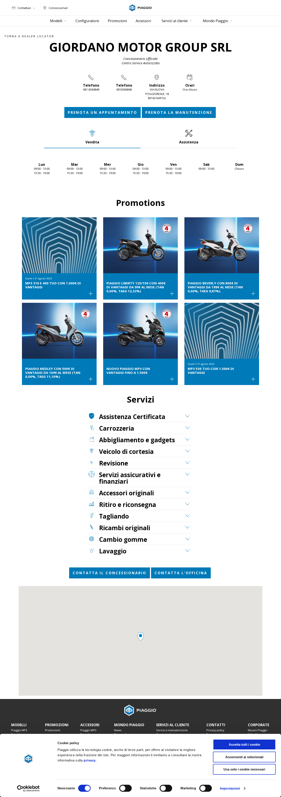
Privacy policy (215, 730)
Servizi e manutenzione (172, 730)
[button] (140, 636)
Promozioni (52, 730)
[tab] (92, 136)
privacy (90, 760)
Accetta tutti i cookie (244, 744)
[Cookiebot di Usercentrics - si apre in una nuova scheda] (28, 788)
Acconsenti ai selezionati (244, 757)
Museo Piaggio (257, 730)
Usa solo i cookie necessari (244, 769)
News (118, 730)
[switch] (125, 788)
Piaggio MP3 (19, 730)
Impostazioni (230, 788)
